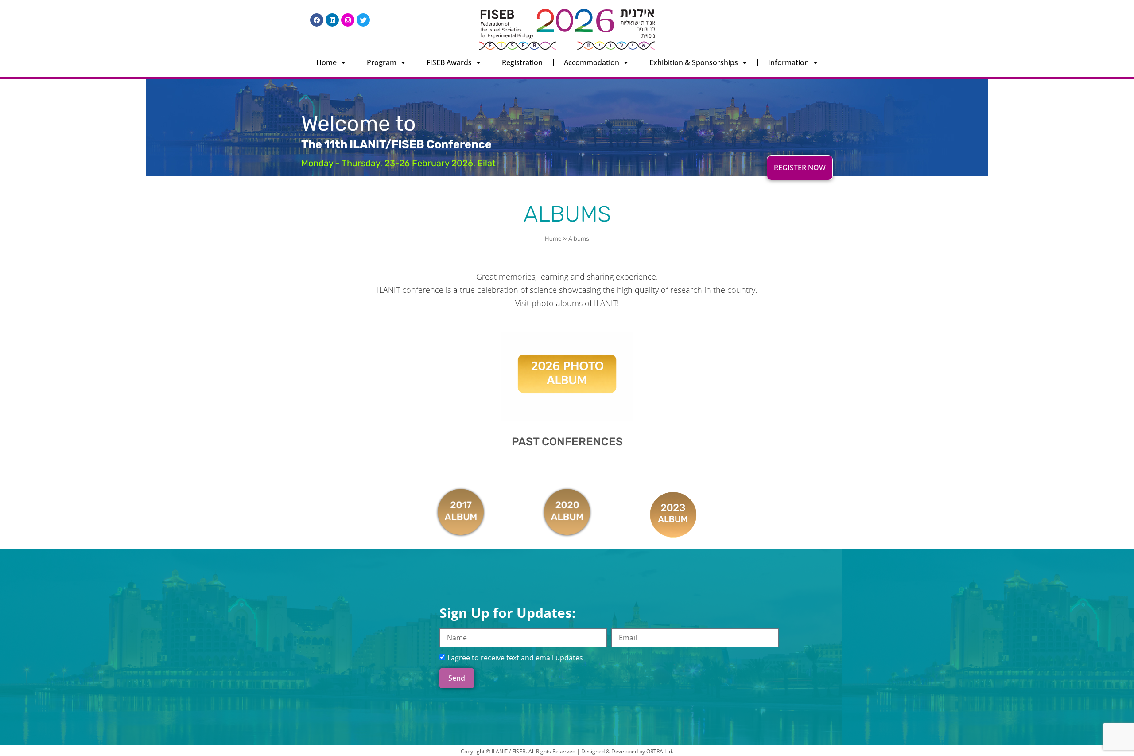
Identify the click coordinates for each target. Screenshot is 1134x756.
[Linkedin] (332, 20)
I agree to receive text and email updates (515, 657)
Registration (522, 62)
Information (788, 62)
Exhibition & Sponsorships (693, 62)
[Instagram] (347, 20)
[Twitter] (363, 20)
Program (381, 62)
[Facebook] (316, 20)
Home (326, 62)
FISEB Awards (449, 62)
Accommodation (591, 62)
